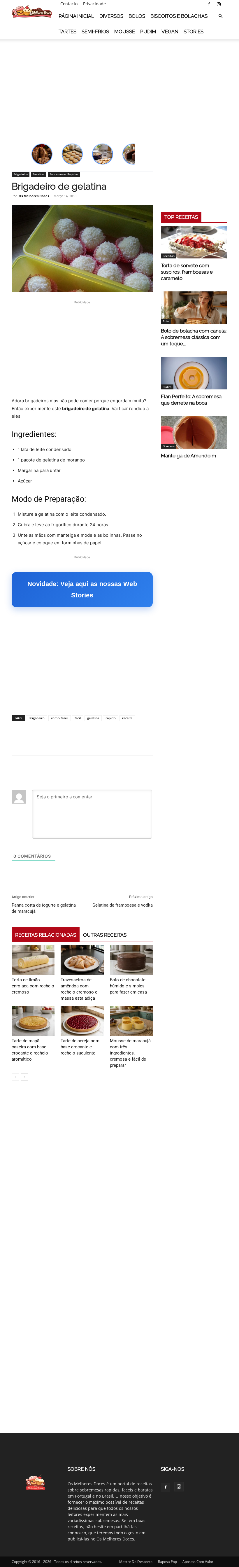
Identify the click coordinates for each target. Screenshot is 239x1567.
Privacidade (94, 3)
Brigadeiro (20, 174)
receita (127, 718)
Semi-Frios (95, 31)
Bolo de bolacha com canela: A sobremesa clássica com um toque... (193, 337)
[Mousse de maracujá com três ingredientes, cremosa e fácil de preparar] (131, 1021)
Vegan (169, 31)
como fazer (59, 718)
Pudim (148, 31)
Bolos (137, 16)
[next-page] (24, 1077)
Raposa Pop (167, 1561)
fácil (78, 718)
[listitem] (42, 154)
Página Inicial (76, 16)
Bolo (166, 321)
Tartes (67, 31)
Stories (193, 31)
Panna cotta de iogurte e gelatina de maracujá (44, 908)
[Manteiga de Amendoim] (194, 432)
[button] (220, 16)
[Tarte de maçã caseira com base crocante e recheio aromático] (33, 1021)
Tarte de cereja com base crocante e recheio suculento (80, 1047)
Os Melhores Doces (34, 196)
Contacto (69, 3)
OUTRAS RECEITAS (104, 935)
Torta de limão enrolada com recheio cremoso (33, 986)
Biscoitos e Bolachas (179, 16)
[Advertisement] (119, 84)
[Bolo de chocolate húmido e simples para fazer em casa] (131, 960)
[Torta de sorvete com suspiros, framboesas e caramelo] (194, 242)
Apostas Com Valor (197, 1561)
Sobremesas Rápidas (64, 174)
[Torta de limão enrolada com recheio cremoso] (33, 960)
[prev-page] (15, 1077)
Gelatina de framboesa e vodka (122, 905)
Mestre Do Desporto (135, 1561)
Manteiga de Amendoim (188, 456)
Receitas (39, 174)
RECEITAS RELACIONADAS (45, 935)
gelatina (93, 718)
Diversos (111, 16)
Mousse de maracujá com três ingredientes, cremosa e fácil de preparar (130, 1053)
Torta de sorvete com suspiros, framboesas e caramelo (187, 272)
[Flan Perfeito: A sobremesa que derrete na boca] (194, 373)
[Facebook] (209, 4)
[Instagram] (218, 4)
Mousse (124, 31)
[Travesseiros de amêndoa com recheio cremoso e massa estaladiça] (82, 960)
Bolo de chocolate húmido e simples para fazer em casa (128, 986)
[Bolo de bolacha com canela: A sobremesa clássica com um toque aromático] (194, 307)
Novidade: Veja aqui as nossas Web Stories (82, 589)
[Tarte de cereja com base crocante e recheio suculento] (82, 1021)
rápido (111, 718)
